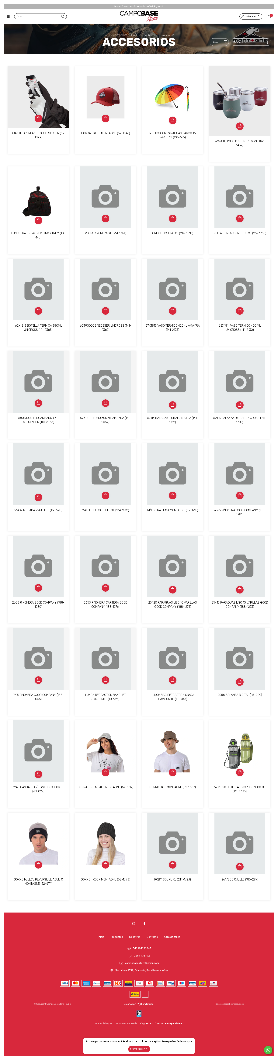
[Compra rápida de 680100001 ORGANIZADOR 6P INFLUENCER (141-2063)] (38, 403)
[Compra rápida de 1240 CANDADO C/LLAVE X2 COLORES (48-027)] (38, 774)
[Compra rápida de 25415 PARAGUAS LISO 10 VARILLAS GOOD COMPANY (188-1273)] (240, 590)
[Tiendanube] (139, 1005)
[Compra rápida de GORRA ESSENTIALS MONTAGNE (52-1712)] (105, 772)
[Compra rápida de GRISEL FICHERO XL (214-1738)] (172, 218)
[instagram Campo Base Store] (134, 923)
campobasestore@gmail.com (142, 962)
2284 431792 (142, 955)
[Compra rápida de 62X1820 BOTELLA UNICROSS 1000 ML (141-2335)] (240, 772)
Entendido (139, 1049)
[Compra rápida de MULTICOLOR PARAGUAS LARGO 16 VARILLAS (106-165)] (172, 120)
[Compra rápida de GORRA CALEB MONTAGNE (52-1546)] (105, 118)
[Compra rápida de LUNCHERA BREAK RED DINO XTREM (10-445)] (38, 220)
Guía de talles (172, 936)
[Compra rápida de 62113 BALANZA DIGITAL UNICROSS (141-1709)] (240, 405)
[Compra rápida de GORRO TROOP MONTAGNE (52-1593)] (105, 865)
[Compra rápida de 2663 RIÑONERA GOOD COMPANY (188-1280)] (38, 588)
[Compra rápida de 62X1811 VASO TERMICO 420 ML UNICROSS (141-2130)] (240, 311)
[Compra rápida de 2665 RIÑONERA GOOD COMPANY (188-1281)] (240, 495)
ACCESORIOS (120, 35)
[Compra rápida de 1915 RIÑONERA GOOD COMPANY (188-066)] (38, 680)
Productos (116, 936)
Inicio (106, 35)
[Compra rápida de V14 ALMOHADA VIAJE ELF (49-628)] (38, 497)
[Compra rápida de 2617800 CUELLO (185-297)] (240, 866)
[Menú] (9, 16)
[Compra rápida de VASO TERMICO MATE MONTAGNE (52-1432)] (240, 126)
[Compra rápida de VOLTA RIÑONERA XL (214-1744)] (105, 218)
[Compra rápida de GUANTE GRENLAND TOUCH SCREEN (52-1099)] (38, 118)
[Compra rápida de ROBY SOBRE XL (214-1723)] (172, 865)
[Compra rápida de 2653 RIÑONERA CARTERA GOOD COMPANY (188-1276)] (105, 588)
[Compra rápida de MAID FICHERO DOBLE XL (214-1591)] (105, 495)
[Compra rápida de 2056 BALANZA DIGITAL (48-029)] (240, 682)
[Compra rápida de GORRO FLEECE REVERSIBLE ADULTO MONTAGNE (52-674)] (38, 865)
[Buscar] (63, 16)
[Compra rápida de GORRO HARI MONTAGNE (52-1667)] (172, 772)
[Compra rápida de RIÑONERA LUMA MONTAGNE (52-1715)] (172, 495)
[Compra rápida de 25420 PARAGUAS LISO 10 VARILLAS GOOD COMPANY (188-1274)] (172, 590)
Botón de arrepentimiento (170, 1023)
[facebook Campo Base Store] (144, 923)
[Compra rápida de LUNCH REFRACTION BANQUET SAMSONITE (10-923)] (105, 680)
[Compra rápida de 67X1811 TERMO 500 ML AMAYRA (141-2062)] (105, 403)
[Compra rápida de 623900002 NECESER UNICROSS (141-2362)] (105, 311)
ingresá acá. (147, 1023)
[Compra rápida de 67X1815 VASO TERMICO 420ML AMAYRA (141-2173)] (172, 311)
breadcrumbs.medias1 (142, 35)
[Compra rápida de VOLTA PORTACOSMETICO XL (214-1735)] (240, 218)
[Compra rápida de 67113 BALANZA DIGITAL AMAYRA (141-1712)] (172, 405)
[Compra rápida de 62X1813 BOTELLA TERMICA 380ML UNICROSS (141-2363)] (38, 311)
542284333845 (142, 948)
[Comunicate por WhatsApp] (268, 1050)
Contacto (152, 936)
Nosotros (134, 936)
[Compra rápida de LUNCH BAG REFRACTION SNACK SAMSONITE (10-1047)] (172, 680)
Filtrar (215, 42)
